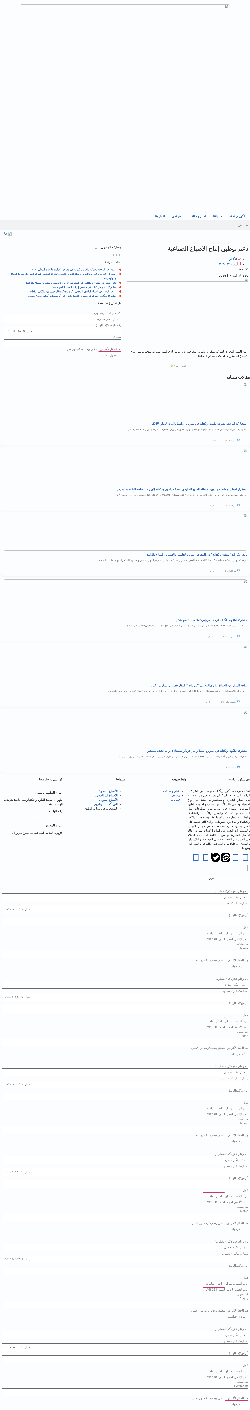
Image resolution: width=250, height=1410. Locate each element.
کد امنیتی (242, 944)
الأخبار (233, 258)
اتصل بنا (160, 216)
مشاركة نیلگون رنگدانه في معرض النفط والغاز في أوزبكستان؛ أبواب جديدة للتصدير (71, 295)
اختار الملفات (214, 933)
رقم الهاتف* (108, 325)
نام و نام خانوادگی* (231, 891)
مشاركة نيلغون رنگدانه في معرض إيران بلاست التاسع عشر (84, 287)
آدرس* (238, 915)
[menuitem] (7, 234)
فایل (245, 927)
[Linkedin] (205, 857)
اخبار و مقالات (197, 216)
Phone (117, 337)
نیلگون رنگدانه (237, 216)
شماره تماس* (234, 903)
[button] (120, 255)
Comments (241, 1386)
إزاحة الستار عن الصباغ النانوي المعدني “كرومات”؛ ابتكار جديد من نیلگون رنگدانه (73, 291)
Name (244, 948)
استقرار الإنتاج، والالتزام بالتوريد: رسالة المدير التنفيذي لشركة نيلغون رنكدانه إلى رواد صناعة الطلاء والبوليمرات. (180, 489)
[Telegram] (245, 857)
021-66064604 (31, 818)
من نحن (176, 216)
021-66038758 (53, 818)
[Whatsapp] (235, 857)
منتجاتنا (217, 216)
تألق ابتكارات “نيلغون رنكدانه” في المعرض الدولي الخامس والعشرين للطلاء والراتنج (71, 282)
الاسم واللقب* (107, 313)
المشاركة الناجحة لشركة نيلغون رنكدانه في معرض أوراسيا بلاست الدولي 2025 (73, 269)
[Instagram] (196, 857)
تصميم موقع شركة (236, 877)
